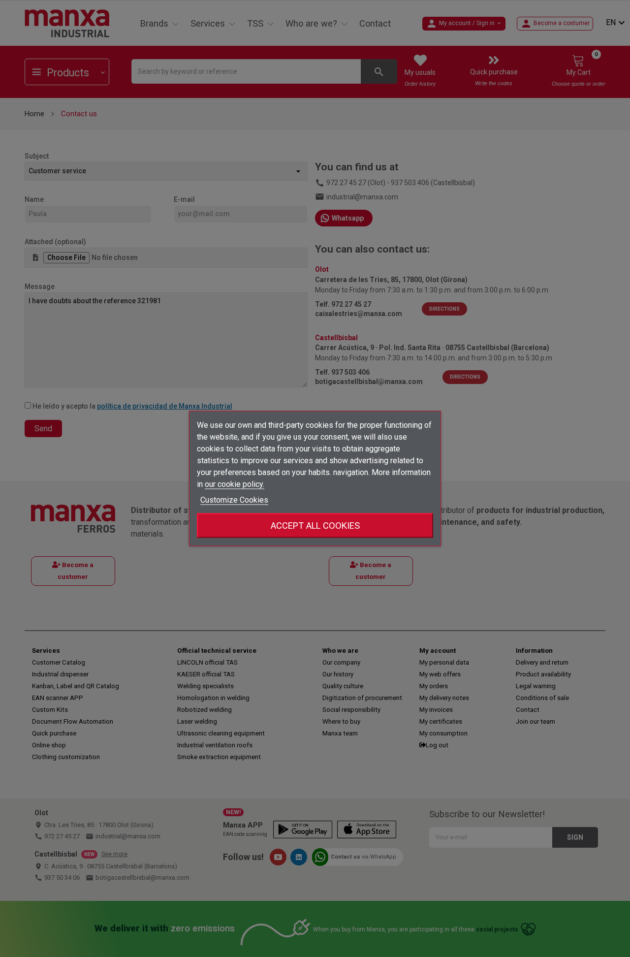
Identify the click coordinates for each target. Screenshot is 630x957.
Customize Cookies (234, 500)
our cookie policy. (234, 484)
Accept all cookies (315, 525)
